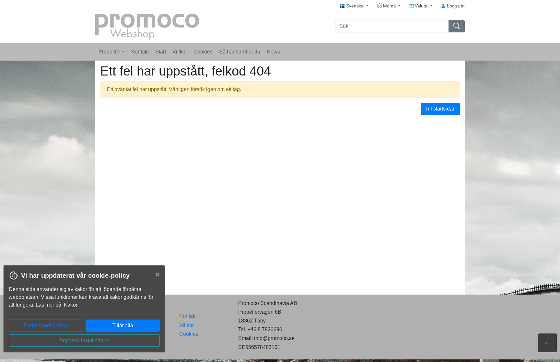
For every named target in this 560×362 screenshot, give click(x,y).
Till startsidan (440, 108)
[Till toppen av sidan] (547, 342)
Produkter (110, 51)
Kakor (70, 305)
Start (160, 51)
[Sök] (457, 26)
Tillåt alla (122, 325)
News (273, 51)
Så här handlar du (239, 51)
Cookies (203, 51)
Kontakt (140, 51)
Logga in (455, 5)
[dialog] (82, 313)
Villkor (179, 51)
